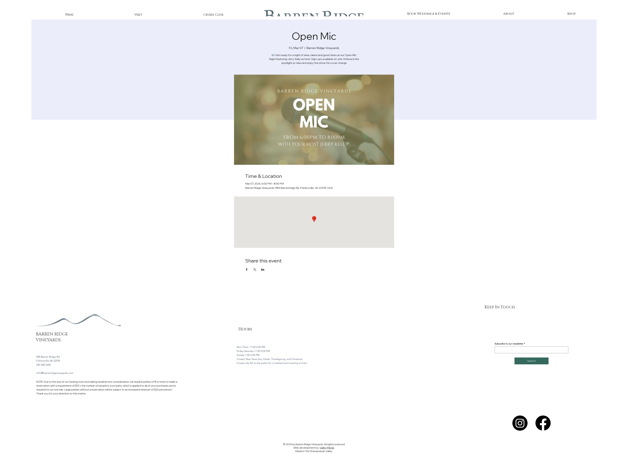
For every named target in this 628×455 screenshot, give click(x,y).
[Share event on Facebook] (246, 269)
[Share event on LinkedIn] (262, 269)
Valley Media (327, 447)
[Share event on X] (254, 269)
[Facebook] (543, 423)
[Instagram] (520, 423)
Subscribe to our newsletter (510, 343)
